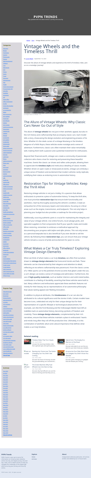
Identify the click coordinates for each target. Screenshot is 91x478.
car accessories (7, 110)
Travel (4, 76)
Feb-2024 (5, 380)
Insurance (5, 78)
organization (6, 239)
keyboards (5, 250)
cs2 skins (5, 302)
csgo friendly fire (7, 351)
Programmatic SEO (8, 89)
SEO (4, 70)
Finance (5, 59)
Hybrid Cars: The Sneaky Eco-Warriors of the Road (75, 341)
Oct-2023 (5, 388)
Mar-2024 (5, 420)
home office (6, 99)
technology (6, 95)
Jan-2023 (5, 384)
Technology (6, 53)
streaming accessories (8, 214)
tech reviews (6, 125)
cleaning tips (6, 131)
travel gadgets (6, 199)
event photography (8, 308)
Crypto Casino (6, 265)
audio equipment (7, 152)
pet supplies (6, 140)
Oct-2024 (5, 390)
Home (28, 40)
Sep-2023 (5, 392)
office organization (7, 101)
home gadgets (6, 218)
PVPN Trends (45, 17)
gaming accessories (8, 127)
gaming (5, 174)
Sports (4, 74)
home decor (6, 129)
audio (4, 216)
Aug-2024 (5, 413)
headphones (6, 237)
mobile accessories (8, 186)
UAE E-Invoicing (7, 269)
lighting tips (6, 197)
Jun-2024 (5, 403)
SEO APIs (5, 91)
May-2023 (5, 405)
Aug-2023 (5, 409)
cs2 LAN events (7, 338)
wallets (5, 242)
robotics (5, 306)
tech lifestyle (6, 121)
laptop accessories (7, 188)
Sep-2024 (5, 401)
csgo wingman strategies (9, 340)
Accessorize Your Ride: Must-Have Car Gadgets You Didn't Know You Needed (77, 353)
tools (4, 165)
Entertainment (6, 80)
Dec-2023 (5, 371)
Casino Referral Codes (8, 273)
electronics (6, 246)
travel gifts (5, 201)
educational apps (7, 291)
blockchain (5, 296)
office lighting (6, 248)
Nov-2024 (5, 386)
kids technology (7, 203)
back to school (6, 171)
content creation (7, 233)
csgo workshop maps (8, 347)
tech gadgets (6, 116)
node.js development (8, 317)
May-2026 (5, 430)
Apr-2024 (5, 382)
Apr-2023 (5, 377)
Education (5, 48)
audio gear (6, 157)
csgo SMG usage (7, 344)
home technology (7, 235)
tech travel (5, 167)
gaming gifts (6, 182)
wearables (5, 205)
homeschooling (7, 298)
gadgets (5, 133)
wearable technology (8, 315)
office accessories (7, 225)
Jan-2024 (5, 418)
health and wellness (8, 212)
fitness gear (6, 163)
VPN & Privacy (6, 276)
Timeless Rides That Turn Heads (42, 340)
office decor (6, 184)
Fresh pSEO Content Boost (9, 263)
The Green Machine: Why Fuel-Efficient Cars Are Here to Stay (42, 366)
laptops (5, 123)
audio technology (7, 176)
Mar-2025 (5, 428)
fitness (4, 159)
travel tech (5, 244)
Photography (6, 57)
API (4, 97)
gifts (4, 178)
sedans (5, 334)
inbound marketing (8, 353)
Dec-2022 (5, 375)
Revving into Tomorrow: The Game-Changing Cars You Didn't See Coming (44, 353)
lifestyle (5, 135)
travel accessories (7, 150)
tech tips (5, 155)
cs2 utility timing (7, 328)
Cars (33, 40)
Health (4, 84)
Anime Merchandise (8, 106)
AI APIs (5, 104)
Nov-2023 (5, 394)
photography (6, 144)
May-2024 (5, 411)
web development (7, 300)
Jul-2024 (5, 373)
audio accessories (7, 161)
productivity (6, 142)
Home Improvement (8, 87)
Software (5, 63)
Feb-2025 (5, 424)
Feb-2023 (5, 397)
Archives (34, 459)
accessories (6, 138)
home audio (6, 146)
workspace (6, 108)
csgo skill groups (7, 321)
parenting (5, 169)
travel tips (5, 229)
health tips (5, 180)
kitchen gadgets (7, 222)
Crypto (4, 256)
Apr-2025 (5, 426)
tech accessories (7, 114)
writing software (7, 330)
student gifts (6, 193)
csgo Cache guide (7, 319)
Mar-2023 (5, 399)
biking (4, 112)
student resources (7, 195)
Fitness (5, 72)
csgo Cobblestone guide (9, 349)
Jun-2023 (5, 407)
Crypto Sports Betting (8, 252)
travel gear (6, 118)
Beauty (5, 50)
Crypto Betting (6, 267)
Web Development (7, 61)
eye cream (5, 294)
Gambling (5, 93)
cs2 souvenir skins (7, 336)
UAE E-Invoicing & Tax (8, 271)
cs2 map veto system (8, 332)
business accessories (8, 231)
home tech (5, 254)
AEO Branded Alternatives (9, 261)
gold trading (6, 313)
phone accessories (7, 148)
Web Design (6, 67)
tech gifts (5, 210)
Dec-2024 (5, 422)
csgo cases (6, 323)
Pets (4, 82)
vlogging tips (6, 208)
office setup (6, 227)
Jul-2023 (5, 416)
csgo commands (7, 311)
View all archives (7, 435)
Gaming (5, 55)
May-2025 (5, 433)
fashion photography (8, 325)
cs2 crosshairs (6, 304)
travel (4, 191)
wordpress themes (7, 342)
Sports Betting (6, 259)
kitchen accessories (8, 220)
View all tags (6, 355)
